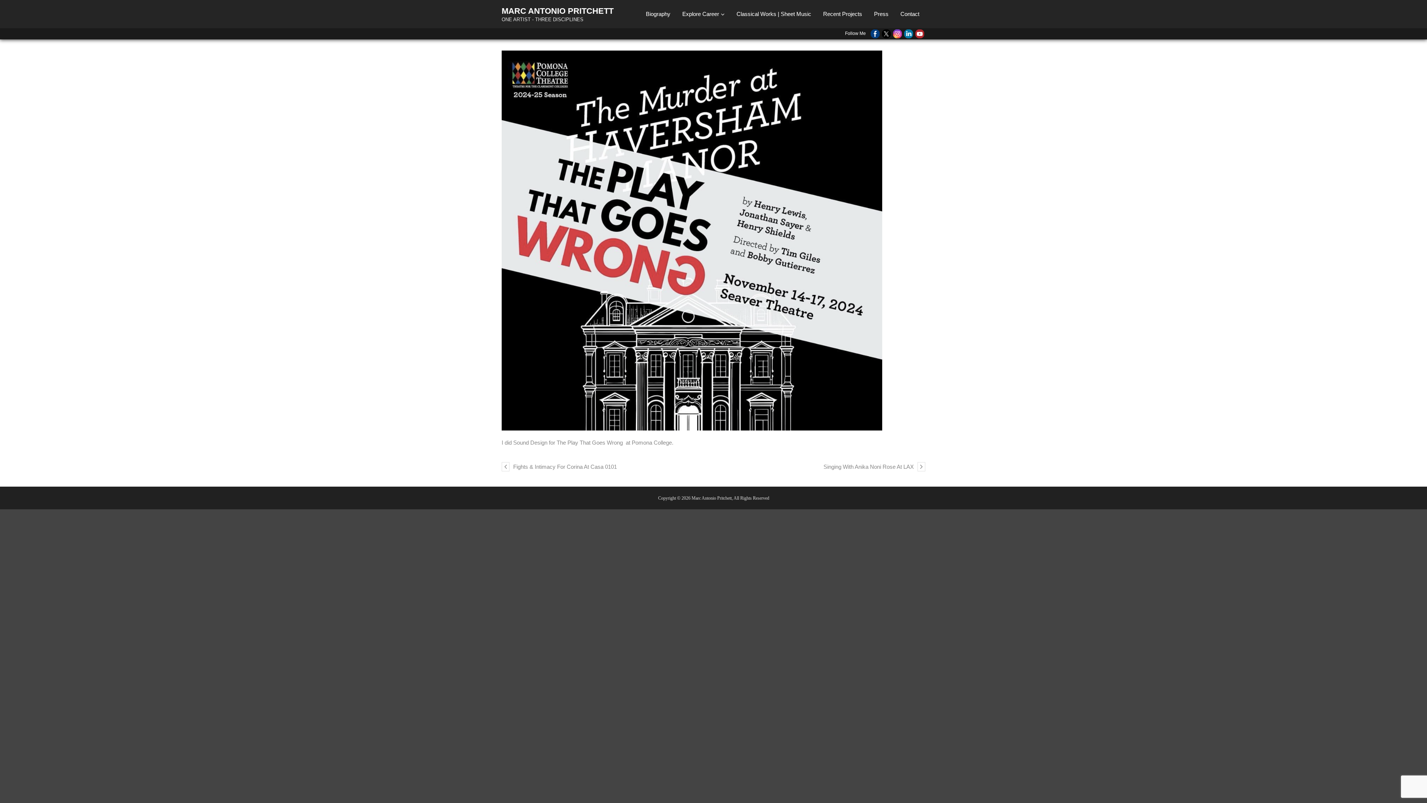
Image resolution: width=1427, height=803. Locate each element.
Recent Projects (842, 14)
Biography (658, 14)
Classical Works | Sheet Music (774, 14)
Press (881, 14)
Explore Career (700, 14)
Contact (909, 14)
